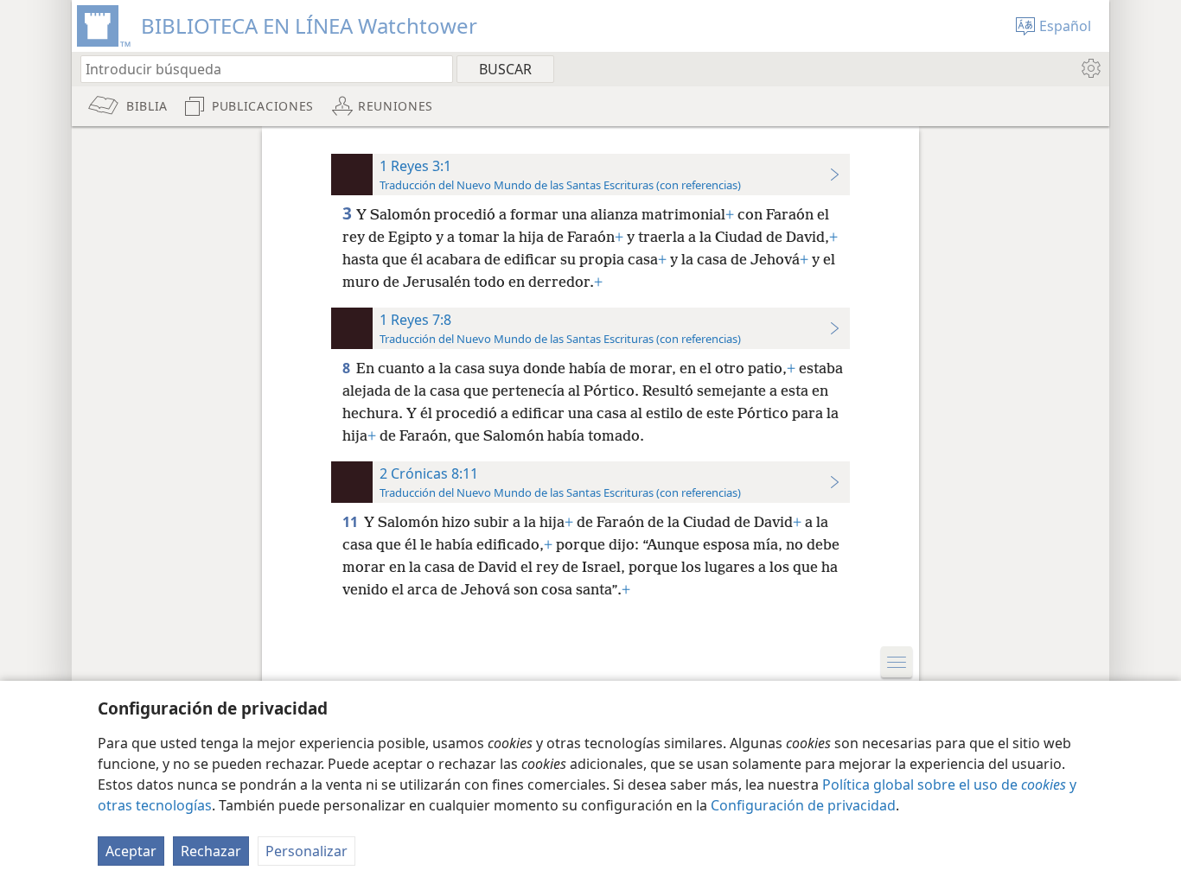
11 (351, 521)
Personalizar (306, 851)
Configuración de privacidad (803, 805)
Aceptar (130, 851)
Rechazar (211, 851)
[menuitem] (1090, 68)
